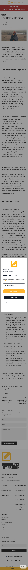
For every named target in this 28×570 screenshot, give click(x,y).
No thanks (14, 297)
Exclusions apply (9, 281)
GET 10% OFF (14, 291)
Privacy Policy (14, 303)
